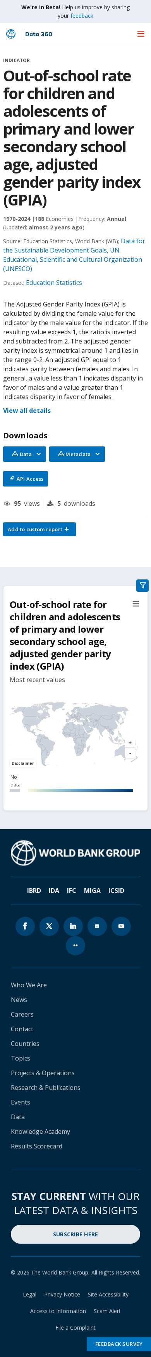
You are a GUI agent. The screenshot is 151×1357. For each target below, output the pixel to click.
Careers (22, 1014)
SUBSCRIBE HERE (75, 1234)
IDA (54, 890)
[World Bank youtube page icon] (121, 926)
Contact (22, 1029)
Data (18, 1117)
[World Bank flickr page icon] (75, 945)
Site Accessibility (108, 1294)
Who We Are (29, 985)
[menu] (141, 33)
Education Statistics (54, 282)
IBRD (34, 890)
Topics (20, 1058)
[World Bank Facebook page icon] (25, 926)
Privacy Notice (62, 1294)
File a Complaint (75, 1327)
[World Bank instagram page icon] (97, 926)
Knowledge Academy (40, 1131)
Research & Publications (46, 1087)
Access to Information (58, 1311)
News (19, 999)
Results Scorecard (36, 1146)
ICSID (116, 890)
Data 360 (38, 35)
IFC (71, 890)
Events (20, 1102)
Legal (29, 1294)
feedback (81, 15)
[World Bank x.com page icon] (49, 926)
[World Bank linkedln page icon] (73, 926)
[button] (39, 529)
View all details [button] (27, 410)
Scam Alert (107, 1311)
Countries (25, 1043)
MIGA (92, 890)
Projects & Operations (43, 1073)
